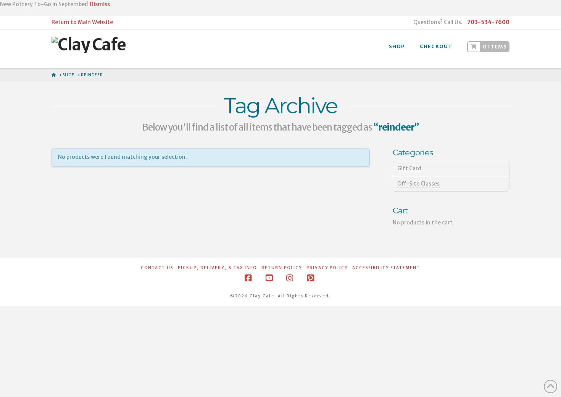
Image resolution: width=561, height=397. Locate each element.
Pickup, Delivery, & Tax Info (217, 267)
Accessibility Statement (386, 267)
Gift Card (409, 168)
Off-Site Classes (418, 183)
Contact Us (157, 267)
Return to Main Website (82, 22)
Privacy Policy (327, 267)
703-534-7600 (488, 22)
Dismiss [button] (100, 4)
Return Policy (281, 267)
